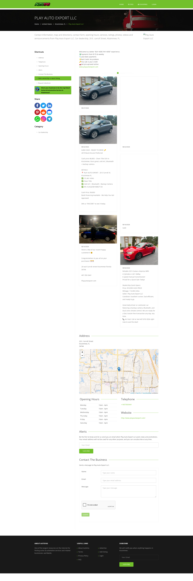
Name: (84, 471)
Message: (85, 487)
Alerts (40, 70)
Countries (143, 4)
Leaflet (132, 393)
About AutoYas (83, 548)
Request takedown (44, 83)
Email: (84, 479)
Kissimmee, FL (60, 24)
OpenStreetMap (147, 393)
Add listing (104, 552)
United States (47, 24)
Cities (131, 4)
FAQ (79, 559)
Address (41, 58)
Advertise (103, 548)
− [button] (82, 355)
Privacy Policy (83, 556)
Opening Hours (43, 66)
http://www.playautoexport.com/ (133, 418)
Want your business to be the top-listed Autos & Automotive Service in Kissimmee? (55, 90)
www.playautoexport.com (88, 67)
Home (121, 4)
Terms (80, 552)
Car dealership (43, 132)
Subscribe (86, 451)
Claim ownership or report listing (49, 78)
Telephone (41, 62)
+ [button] (82, 352)
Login (154, 4)
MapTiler (138, 393)
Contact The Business (45, 74)
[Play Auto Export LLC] (118, 369)
